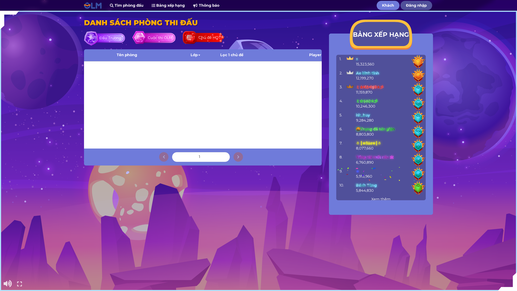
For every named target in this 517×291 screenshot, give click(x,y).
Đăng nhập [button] (416, 5)
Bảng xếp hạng (170, 5)
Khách (388, 5)
